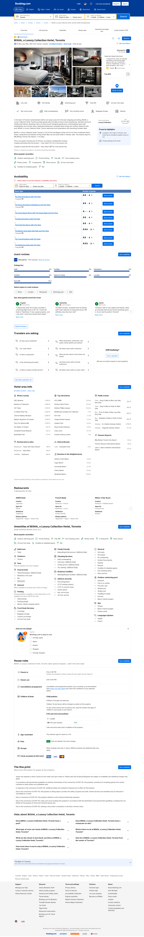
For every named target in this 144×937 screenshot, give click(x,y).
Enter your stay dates (57, 688)
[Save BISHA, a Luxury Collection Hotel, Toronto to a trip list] (113, 38)
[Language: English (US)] (85, 3)
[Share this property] (118, 38)
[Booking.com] (22, 4)
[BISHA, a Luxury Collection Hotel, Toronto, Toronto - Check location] (15, 44)
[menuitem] (19, 9)
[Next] (129, 64)
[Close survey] (128, 629)
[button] (117, 88)
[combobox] (34, 17)
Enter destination (25, 15)
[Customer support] (91, 3)
